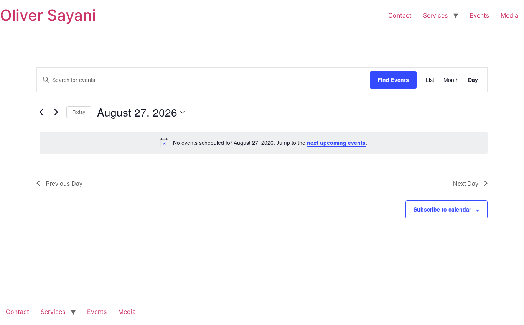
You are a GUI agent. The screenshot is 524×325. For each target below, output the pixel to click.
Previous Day (64, 183)
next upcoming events (336, 142)
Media (509, 15)
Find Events (393, 80)
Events (479, 15)
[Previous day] (41, 112)
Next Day (465, 183)
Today (79, 111)
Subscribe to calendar (442, 209)
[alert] (264, 142)
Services (435, 15)
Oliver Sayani (48, 15)
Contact (400, 15)
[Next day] (56, 112)
